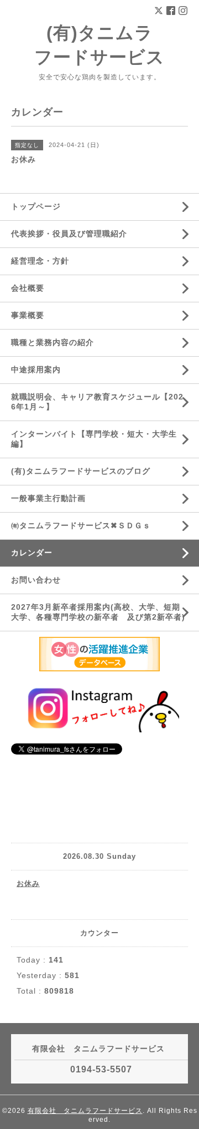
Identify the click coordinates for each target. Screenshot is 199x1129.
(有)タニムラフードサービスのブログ (80, 471)
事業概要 (27, 315)
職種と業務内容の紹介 (52, 342)
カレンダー (32, 552)
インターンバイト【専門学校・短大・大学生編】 (94, 438)
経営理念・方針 (40, 260)
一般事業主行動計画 (48, 498)
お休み (28, 883)
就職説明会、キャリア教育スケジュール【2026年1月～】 (97, 401)
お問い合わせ (36, 579)
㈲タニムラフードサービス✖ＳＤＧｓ (81, 525)
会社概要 (27, 287)
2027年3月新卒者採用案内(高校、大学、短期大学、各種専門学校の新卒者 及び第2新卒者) (98, 612)
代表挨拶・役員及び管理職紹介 (69, 233)
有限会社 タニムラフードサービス (85, 1111)
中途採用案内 (36, 369)
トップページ (36, 206)
